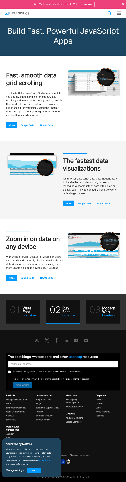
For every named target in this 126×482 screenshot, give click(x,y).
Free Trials (11, 419)
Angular (10, 434)
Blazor (9, 438)
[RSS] (37, 340)
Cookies (63, 455)
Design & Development (17, 399)
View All (10, 415)
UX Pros (10, 403)
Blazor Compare (74, 421)
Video (12, 125)
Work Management (15, 411)
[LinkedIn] (66, 340)
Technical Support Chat (47, 407)
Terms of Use (60, 371)
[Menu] (119, 13)
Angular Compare (74, 417)
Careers (100, 403)
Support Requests (74, 406)
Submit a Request (44, 415)
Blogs (38, 403)
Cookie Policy (44, 460)
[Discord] (86, 340)
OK (33, 470)
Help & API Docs (44, 399)
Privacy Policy (75, 371)
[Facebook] (56, 340)
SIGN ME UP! (22, 385)
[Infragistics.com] (20, 13)
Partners (100, 415)
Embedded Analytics (16, 407)
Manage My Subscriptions (72, 401)
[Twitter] (47, 340)
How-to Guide (46, 125)
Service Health (43, 419)
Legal (98, 407)
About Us (100, 399)
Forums (39, 411)
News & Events (103, 411)
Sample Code (27, 125)
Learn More (87, 4)
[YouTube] (76, 340)
